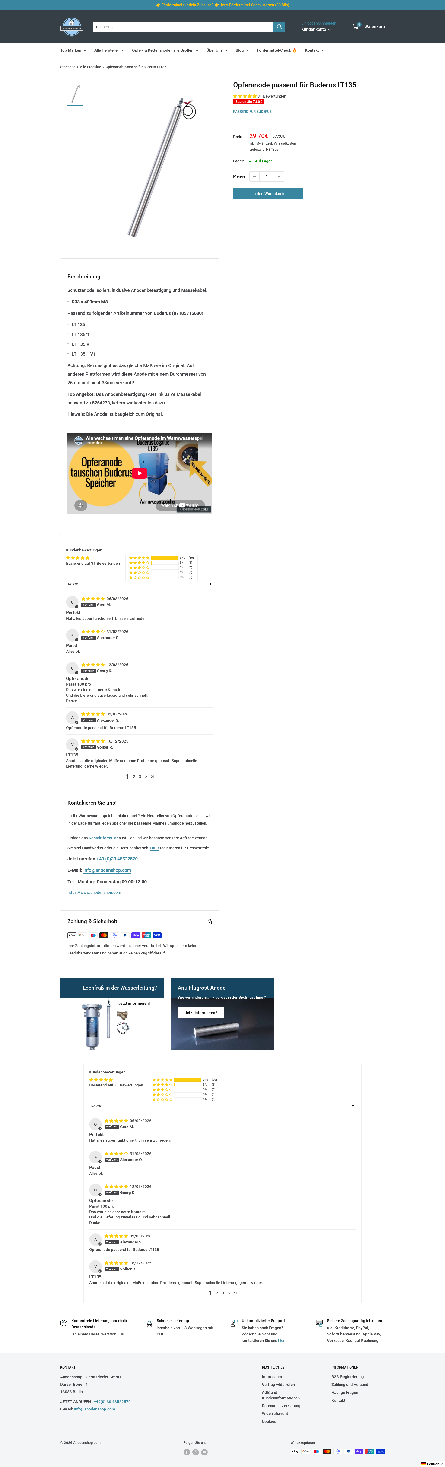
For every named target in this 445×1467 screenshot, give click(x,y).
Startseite (67, 67)
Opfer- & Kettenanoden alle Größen (162, 50)
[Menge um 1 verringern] (254, 176)
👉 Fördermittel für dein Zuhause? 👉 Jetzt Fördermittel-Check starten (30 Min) (222, 5)
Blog (240, 50)
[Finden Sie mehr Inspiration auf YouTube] (204, 1452)
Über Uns (214, 50)
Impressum (272, 1376)
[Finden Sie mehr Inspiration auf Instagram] (195, 1452)
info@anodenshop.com (107, 870)
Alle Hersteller (106, 50)
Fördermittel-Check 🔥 (277, 50)
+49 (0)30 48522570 (117, 859)
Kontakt (312, 50)
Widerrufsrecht (275, 1413)
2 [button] (134, 776)
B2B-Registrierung (347, 1376)
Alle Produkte (90, 67)
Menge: (240, 176)
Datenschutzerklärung (281, 1405)
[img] (93, 598)
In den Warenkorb (268, 193)
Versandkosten (285, 143)
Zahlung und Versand (349, 1384)
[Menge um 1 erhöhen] (279, 176)
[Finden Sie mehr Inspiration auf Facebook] (187, 1452)
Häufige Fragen (344, 1392)
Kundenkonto (314, 29)
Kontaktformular (103, 838)
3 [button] (140, 776)
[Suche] (279, 27)
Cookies (269, 1421)
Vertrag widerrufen (278, 1384)
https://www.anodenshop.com (94, 892)
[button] (245, 96)
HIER (154, 848)
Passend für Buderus (252, 111)
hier (281, 1340)
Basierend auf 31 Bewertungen (93, 563)
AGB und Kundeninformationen (281, 1395)
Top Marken (70, 50)
